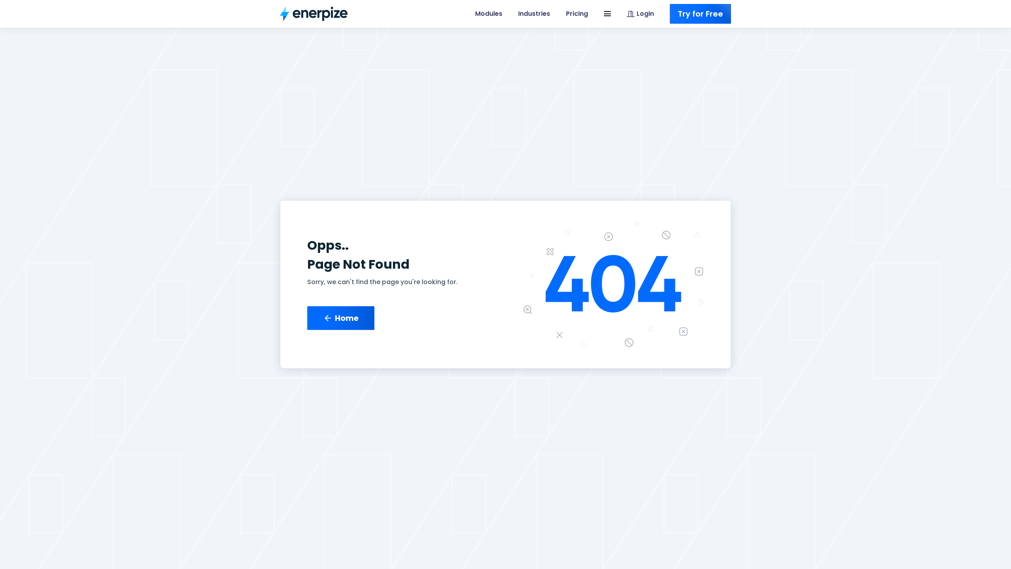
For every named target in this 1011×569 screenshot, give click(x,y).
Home (347, 318)
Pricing (577, 13)
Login (645, 13)
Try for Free (700, 13)
